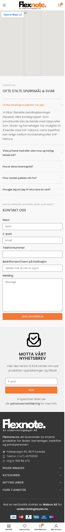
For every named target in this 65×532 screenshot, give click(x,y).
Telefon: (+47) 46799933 (22, 456)
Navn (6, 220)
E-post (7, 234)
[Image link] (24, 425)
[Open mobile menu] (4, 5)
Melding (8, 276)
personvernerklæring (25, 404)
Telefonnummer (14, 248)
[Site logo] (32, 5)
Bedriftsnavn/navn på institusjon (25, 262)
